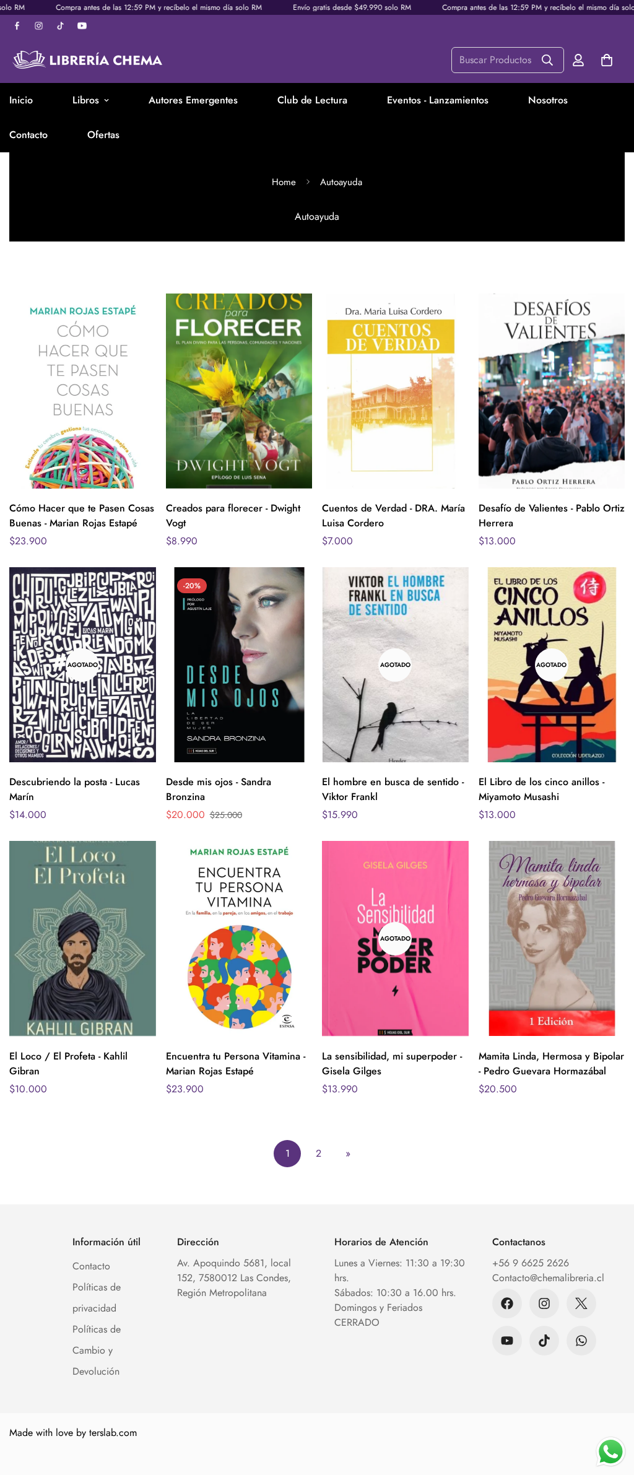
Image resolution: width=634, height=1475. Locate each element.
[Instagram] (544, 1303)
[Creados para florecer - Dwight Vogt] (239, 391)
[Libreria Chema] (86, 59)
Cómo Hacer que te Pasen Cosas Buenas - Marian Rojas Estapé (81, 515)
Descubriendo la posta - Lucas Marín (74, 789)
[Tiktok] (544, 1340)
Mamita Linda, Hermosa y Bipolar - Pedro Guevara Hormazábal (551, 1063)
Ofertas (103, 135)
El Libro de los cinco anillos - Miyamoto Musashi (541, 789)
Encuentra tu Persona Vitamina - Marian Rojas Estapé (235, 1063)
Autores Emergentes (193, 100)
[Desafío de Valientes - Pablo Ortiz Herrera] (552, 391)
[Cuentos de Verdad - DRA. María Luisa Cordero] (395, 391)
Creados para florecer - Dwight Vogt (233, 515)
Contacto (91, 1266)
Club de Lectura (312, 100)
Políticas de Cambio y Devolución (96, 1350)
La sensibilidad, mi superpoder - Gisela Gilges (392, 1063)
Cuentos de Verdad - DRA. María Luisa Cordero (393, 515)
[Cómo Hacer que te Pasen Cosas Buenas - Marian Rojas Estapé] (82, 391)
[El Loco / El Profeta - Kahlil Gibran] (82, 938)
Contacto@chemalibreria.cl (548, 1278)
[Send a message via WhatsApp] (611, 1452)
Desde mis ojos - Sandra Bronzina (218, 789)
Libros (85, 100)
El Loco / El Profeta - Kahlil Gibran (68, 1063)
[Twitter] (581, 1303)
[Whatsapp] (581, 1340)
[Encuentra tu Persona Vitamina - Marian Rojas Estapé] (239, 938)
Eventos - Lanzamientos (438, 100)
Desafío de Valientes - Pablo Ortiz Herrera (552, 515)
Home (284, 182)
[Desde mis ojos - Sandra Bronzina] (239, 664)
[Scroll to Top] (610, 1407)
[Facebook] (507, 1303)
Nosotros (548, 100)
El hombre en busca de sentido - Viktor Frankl (393, 789)
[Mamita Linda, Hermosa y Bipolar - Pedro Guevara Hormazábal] (552, 938)
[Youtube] (507, 1340)
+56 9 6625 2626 (530, 1263)
